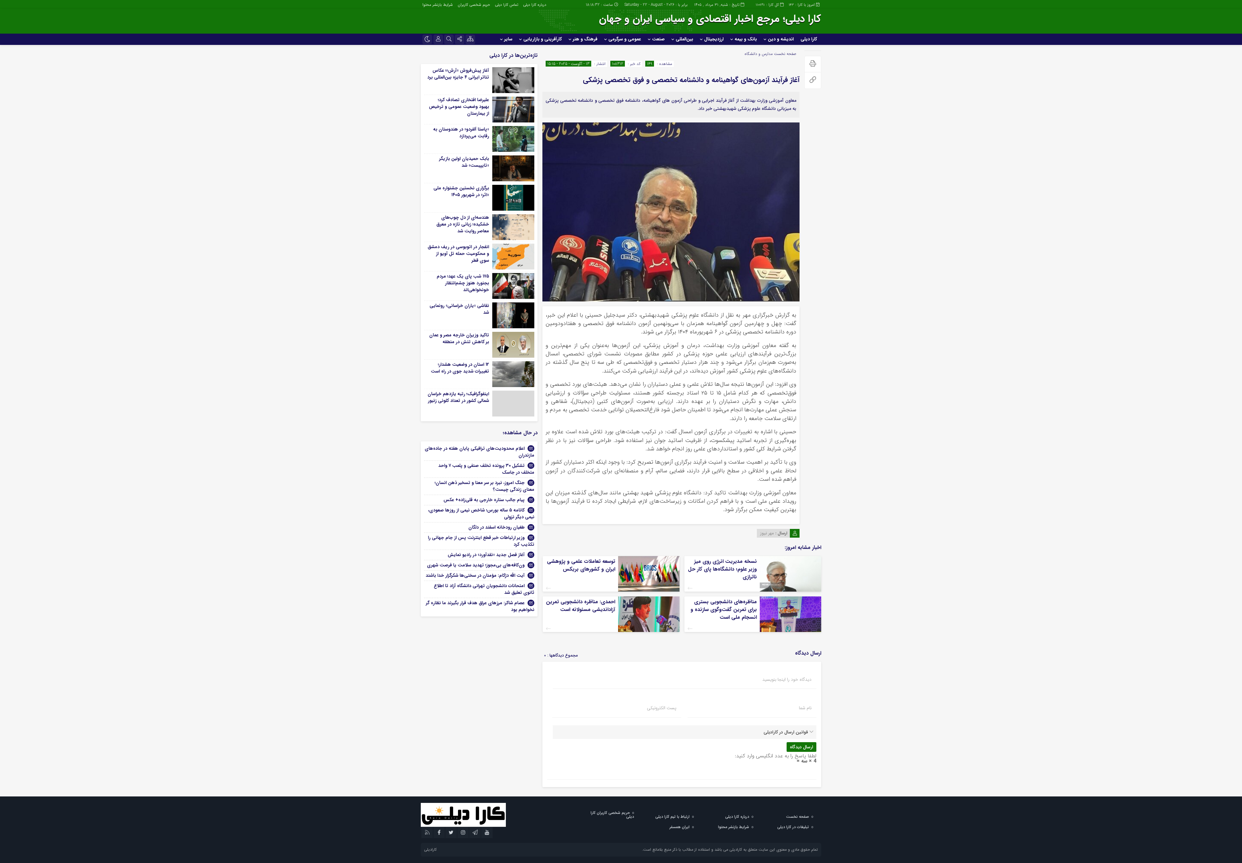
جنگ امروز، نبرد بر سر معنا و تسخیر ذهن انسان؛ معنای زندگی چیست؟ (484, 486)
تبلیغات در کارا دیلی (793, 827)
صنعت (658, 39)
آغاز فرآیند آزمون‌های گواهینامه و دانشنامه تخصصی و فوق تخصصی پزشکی (691, 79)
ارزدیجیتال (714, 39)
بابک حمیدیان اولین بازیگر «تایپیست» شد (464, 162)
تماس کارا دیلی (506, 5)
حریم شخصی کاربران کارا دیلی (612, 815)
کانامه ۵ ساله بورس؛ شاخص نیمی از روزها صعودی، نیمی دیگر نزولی (481, 514)
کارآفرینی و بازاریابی (542, 39)
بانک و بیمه (746, 39)
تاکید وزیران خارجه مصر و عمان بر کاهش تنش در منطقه (459, 338)
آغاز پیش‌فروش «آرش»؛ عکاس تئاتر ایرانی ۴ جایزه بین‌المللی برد (458, 74)
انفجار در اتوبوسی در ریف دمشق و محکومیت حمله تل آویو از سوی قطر (458, 253)
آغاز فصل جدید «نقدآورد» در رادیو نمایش (486, 554)
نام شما (805, 708)
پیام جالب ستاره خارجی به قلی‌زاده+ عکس (484, 499)
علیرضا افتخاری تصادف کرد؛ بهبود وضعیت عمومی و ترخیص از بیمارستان (459, 106)
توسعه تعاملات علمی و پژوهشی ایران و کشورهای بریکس (581, 565)
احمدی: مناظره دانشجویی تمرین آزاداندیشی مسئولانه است (580, 606)
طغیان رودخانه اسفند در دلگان (496, 527)
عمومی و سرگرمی (624, 39)
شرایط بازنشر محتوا (437, 5)
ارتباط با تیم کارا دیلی (672, 817)
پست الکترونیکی (661, 708)
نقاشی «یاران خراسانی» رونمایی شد (459, 309)
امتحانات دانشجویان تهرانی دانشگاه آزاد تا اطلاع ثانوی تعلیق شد (484, 589)
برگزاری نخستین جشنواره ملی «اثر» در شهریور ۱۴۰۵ (461, 191)
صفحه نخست (784, 54)
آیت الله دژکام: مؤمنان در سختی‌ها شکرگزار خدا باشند (475, 575)
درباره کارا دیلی (534, 5)
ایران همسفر (680, 827)
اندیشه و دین (781, 39)
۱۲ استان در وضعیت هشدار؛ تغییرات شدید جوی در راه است (460, 368)
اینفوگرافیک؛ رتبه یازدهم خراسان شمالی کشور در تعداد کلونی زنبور (458, 397)
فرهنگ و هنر (585, 39)
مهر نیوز (767, 533)
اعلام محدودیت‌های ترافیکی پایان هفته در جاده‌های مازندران (479, 452)
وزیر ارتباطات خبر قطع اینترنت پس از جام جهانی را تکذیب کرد (481, 541)
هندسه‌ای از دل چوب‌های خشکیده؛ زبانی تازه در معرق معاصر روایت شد (462, 224)
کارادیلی (430, 850)
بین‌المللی (684, 39)
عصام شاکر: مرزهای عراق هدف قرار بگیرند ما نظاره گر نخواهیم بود (480, 606)
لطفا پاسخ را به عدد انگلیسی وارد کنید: (775, 756)
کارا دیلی (809, 39)
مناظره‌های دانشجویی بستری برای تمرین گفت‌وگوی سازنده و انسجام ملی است (724, 609)
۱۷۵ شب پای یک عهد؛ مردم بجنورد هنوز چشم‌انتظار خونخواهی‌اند (463, 283)
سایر (508, 39)
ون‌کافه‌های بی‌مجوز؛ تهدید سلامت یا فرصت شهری (476, 565)
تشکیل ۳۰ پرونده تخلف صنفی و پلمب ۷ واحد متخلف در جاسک (486, 469)
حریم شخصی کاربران (474, 5)
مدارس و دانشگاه (759, 54)
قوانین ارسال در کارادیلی (786, 732)
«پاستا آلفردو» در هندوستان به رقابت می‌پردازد (461, 133)
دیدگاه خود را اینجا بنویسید (787, 679)
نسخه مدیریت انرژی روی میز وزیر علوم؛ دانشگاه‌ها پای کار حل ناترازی (722, 569)
